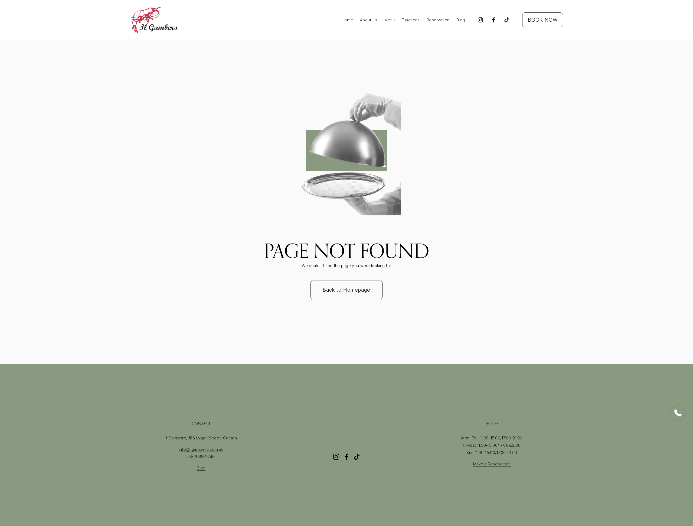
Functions (411, 19)
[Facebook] (494, 20)
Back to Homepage (346, 290)
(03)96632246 (201, 456)
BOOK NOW (543, 20)
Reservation (438, 19)
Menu (389, 19)
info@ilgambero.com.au (201, 449)
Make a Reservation (492, 463)
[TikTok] (507, 20)
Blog (460, 19)
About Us (368, 19)
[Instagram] (480, 20)
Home (347, 19)
